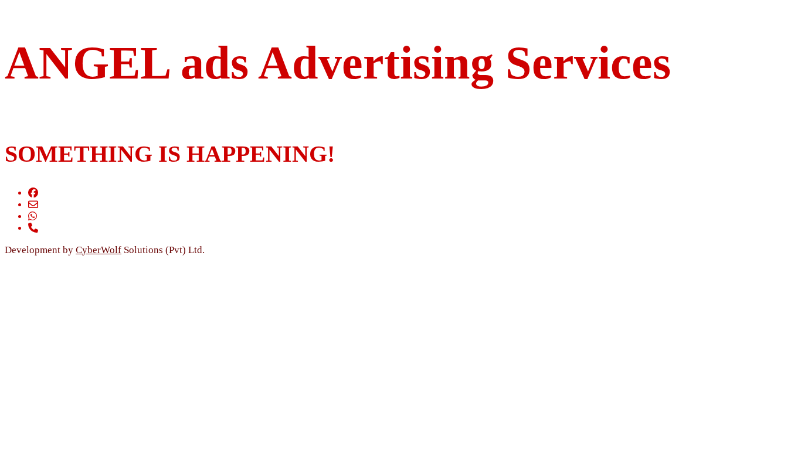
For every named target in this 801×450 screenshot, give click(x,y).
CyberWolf (98, 249)
